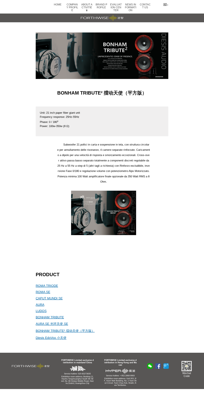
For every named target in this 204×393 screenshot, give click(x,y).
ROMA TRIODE (47, 285)
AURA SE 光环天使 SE (52, 324)
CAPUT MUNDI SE (49, 298)
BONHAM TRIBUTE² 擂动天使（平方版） (65, 331)
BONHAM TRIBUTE (50, 317)
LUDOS (41, 311)
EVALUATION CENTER (116, 7)
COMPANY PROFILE (72, 7)
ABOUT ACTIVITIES (86, 7)
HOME (58, 4)
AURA (40, 304)
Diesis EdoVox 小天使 (51, 338)
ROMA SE (43, 292)
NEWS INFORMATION (130, 7)
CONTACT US (145, 6)
